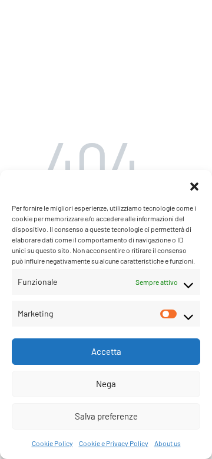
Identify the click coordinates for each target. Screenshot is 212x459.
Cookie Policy (52, 443)
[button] (194, 185)
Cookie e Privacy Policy (113, 443)
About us (167, 443)
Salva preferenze (106, 416)
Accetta (106, 351)
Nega (106, 383)
